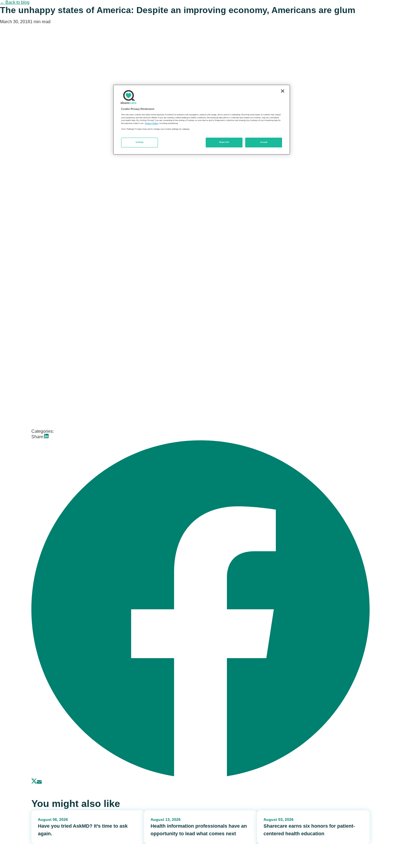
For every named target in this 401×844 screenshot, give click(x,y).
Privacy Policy (151, 123)
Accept (263, 142)
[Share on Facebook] (200, 775)
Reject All (224, 142)
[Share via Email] (39, 782)
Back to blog (14, 2)
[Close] (283, 91)
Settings (140, 142)
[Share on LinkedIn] (46, 436)
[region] (201, 119)
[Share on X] (34, 782)
